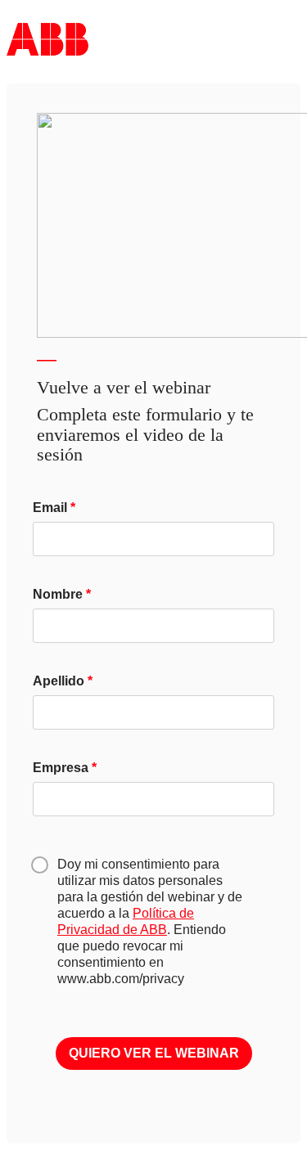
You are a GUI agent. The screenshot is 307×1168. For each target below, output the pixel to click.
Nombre (58, 594)
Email (50, 507)
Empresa (60, 768)
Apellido (58, 681)
